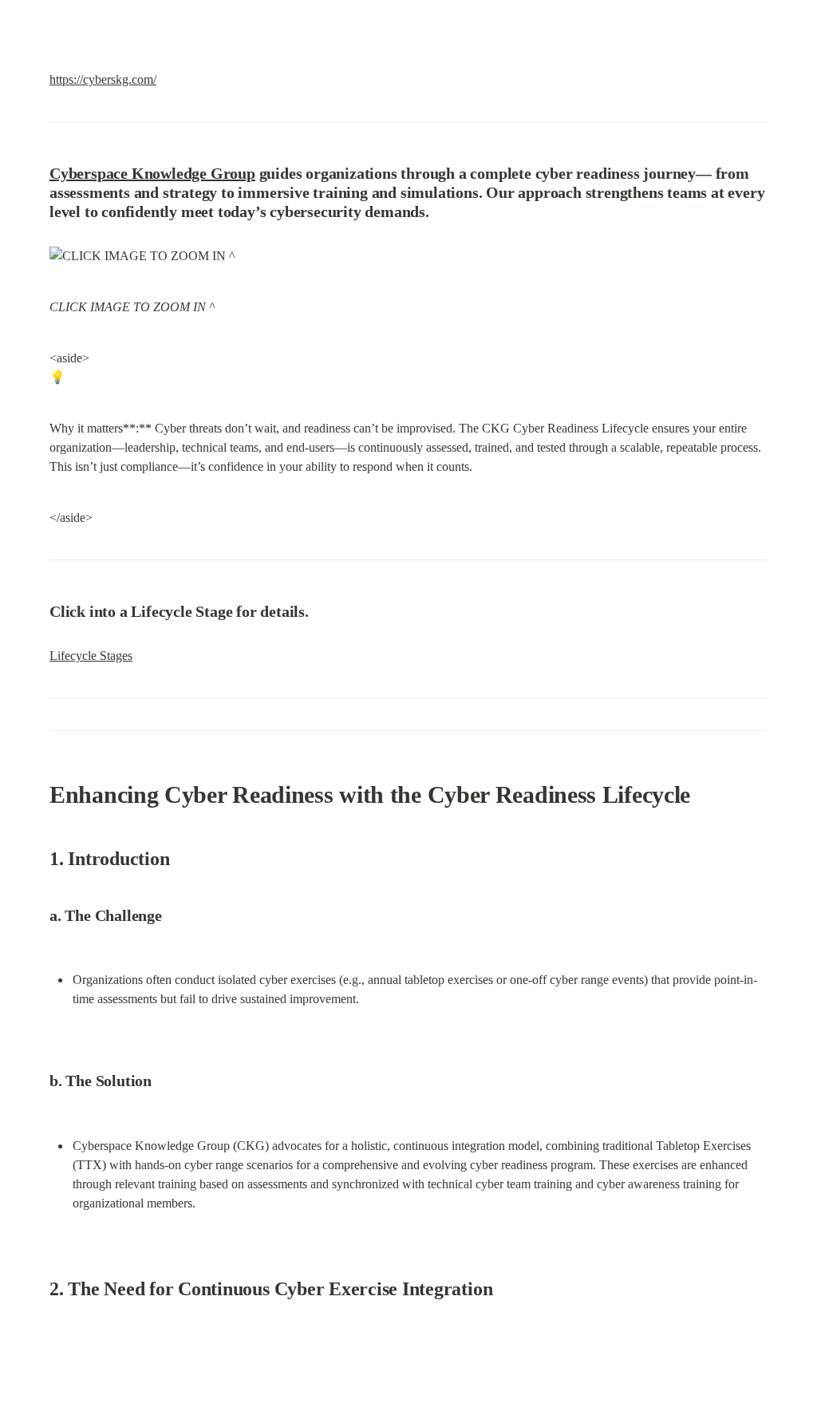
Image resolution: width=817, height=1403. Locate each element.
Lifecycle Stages (90, 655)
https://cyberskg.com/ (102, 79)
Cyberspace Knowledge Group (152, 173)
